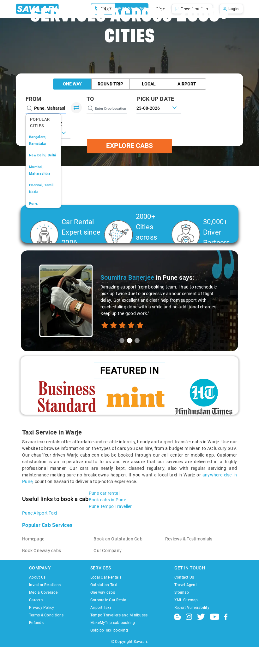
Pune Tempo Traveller (110, 506)
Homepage (33, 538)
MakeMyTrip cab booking (112, 623)
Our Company (107, 550)
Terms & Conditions (46, 615)
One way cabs (102, 592)
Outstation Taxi (103, 585)
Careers (36, 600)
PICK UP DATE (155, 99)
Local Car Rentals (105, 577)
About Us (37, 577)
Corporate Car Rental (109, 600)
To (90, 99)
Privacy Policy (41, 607)
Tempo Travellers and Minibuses (119, 615)
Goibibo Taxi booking (109, 630)
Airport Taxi (100, 607)
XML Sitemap (186, 600)
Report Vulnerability (191, 607)
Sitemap (181, 592)
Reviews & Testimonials (189, 538)
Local (149, 83)
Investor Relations (45, 585)
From (33, 99)
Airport (187, 83)
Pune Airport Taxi (39, 513)
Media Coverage (43, 592)
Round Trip (110, 83)
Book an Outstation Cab (117, 538)
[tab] (121, 340)
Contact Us (184, 577)
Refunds (36, 623)
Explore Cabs (129, 146)
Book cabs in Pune (107, 499)
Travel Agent (185, 585)
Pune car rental (104, 493)
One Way (72, 83)
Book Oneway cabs (41, 550)
